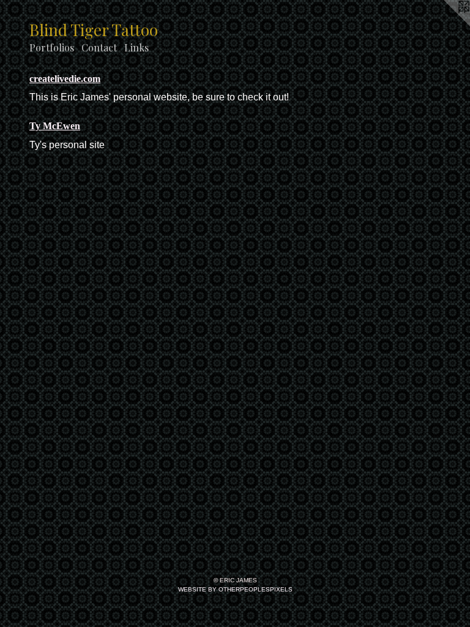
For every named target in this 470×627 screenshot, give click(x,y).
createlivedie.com (64, 78)
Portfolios (51, 47)
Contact (99, 47)
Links (136, 47)
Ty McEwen (54, 126)
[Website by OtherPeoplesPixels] (445, 24)
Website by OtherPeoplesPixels (235, 589)
